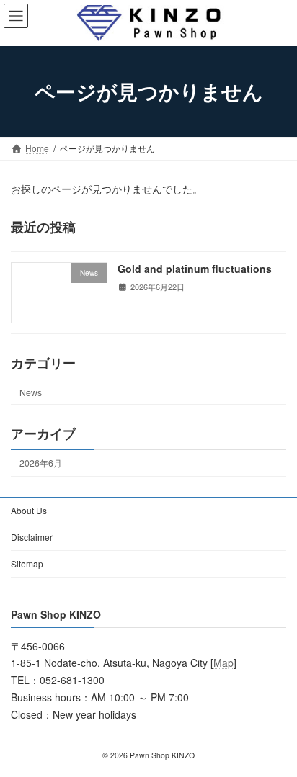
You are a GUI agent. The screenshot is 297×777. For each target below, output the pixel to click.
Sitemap (27, 563)
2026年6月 (40, 463)
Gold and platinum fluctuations (195, 268)
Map (223, 663)
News (30, 391)
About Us (29, 510)
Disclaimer (32, 537)
